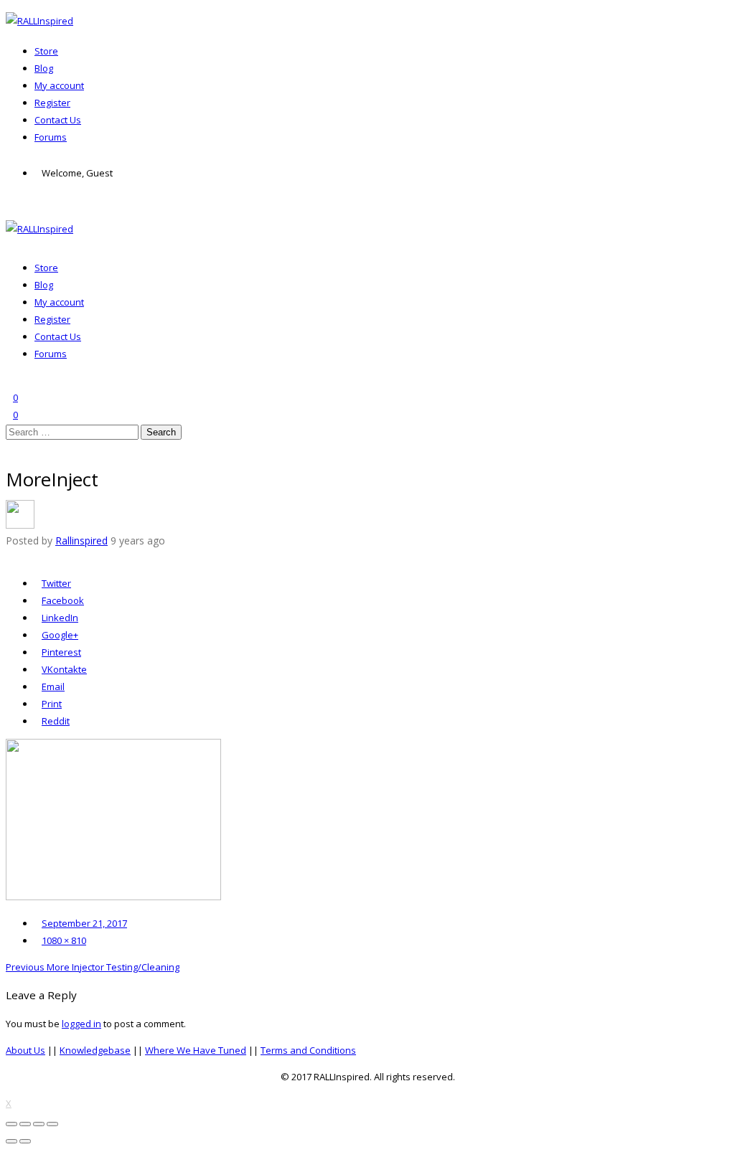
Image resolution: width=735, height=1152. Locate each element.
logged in (81, 1023)
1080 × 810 (64, 940)
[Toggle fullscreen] (39, 1124)
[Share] (25, 1124)
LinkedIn (60, 617)
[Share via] (9, 556)
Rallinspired (81, 540)
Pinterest (61, 652)
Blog (43, 68)
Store (46, 50)
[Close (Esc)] (11, 1124)
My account (59, 85)
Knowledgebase (95, 1050)
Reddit (55, 720)
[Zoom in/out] (52, 1124)
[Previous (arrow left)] (11, 1141)
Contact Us (57, 119)
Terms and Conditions (308, 1050)
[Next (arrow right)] (25, 1141)
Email (53, 686)
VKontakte (64, 669)
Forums (50, 137)
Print (52, 703)
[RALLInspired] (39, 20)
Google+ (60, 634)
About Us (25, 1050)
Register (52, 102)
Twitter (56, 583)
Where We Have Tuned (195, 1050)
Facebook (63, 600)
